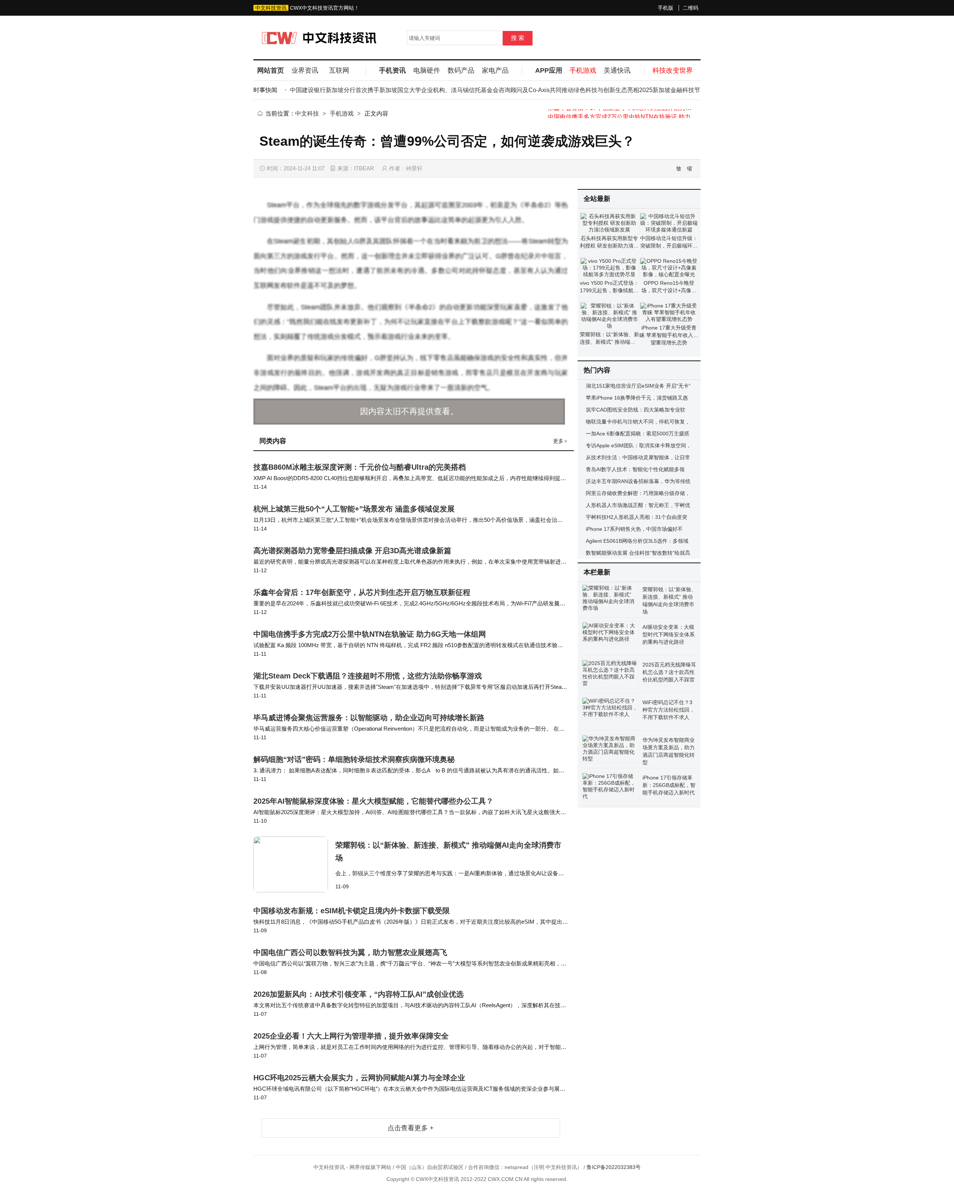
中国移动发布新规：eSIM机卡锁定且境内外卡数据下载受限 (351, 911)
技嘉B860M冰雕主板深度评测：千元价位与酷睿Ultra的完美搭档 (359, 467)
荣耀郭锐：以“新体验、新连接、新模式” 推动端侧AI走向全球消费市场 (609, 341)
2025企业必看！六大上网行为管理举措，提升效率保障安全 (351, 1036)
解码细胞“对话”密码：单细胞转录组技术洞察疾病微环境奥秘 (354, 759)
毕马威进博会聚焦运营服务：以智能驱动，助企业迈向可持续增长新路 (368, 717)
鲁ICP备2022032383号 (614, 1167)
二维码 (690, 8)
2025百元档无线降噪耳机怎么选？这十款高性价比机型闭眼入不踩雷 (669, 672)
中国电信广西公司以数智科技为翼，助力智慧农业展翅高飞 (350, 952)
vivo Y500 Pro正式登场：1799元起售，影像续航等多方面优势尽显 (609, 290)
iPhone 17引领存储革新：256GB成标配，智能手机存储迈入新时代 (668, 785)
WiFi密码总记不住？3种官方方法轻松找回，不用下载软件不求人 (668, 709)
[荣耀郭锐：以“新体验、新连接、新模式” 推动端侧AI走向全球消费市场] (294, 864)
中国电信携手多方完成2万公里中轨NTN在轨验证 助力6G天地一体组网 (641, 113)
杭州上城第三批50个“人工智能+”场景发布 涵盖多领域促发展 (354, 509)
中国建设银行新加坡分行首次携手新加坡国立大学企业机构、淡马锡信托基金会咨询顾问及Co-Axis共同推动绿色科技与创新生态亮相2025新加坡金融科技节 (476, 90)
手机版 (665, 8)
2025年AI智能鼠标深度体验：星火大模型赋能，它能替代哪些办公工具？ (373, 801)
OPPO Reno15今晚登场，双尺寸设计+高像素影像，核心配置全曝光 (668, 290)
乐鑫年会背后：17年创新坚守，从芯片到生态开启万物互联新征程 (361, 592)
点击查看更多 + (411, 1128)
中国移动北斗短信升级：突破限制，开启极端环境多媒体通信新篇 (669, 245)
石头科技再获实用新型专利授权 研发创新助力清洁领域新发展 (609, 245)
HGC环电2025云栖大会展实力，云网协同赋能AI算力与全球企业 (359, 1078)
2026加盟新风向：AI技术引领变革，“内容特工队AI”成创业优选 (358, 994)
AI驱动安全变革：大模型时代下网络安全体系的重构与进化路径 (668, 634)
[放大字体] (679, 168)
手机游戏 (342, 113)
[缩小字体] (690, 168)
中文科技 (307, 113)
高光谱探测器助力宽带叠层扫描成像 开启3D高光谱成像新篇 (352, 550)
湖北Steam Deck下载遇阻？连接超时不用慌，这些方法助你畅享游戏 (367, 676)
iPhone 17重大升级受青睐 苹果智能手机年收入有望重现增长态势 (668, 335)
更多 (560, 441)
